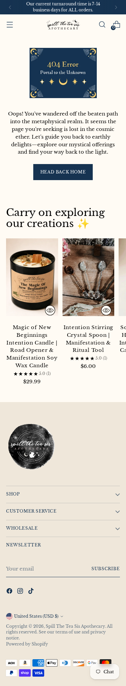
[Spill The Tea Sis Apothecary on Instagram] (21, 592)
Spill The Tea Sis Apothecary (75, 626)
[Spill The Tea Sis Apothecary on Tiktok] (32, 592)
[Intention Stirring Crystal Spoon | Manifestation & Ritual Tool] (88, 278)
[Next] (116, 7)
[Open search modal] (102, 24)
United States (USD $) (36, 616)
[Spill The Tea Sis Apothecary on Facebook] (10, 592)
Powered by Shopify (27, 644)
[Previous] (10, 7)
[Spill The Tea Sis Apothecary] (63, 24)
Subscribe (105, 568)
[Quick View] (50, 310)
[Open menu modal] (9, 24)
